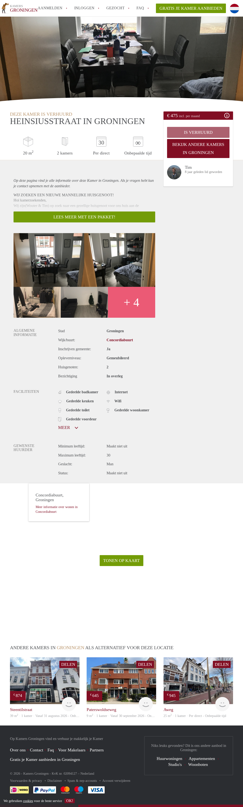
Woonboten (198, 764)
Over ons (18, 750)
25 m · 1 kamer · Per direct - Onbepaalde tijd (195, 716)
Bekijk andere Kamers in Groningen (198, 148)
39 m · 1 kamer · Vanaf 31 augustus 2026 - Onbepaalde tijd (50, 716)
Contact (36, 750)
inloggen (84, 8)
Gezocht (115, 8)
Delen (68, 664)
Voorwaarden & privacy (26, 781)
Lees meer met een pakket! (84, 217)
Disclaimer (55, 781)
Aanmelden (50, 8)
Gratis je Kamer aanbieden (190, 8)
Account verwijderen (116, 781)
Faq (50, 750)
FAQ (140, 8)
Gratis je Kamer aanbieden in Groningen (45, 759)
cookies (28, 801)
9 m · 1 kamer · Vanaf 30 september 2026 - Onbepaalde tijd (127, 716)
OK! (69, 801)
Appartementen (202, 758)
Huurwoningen (169, 758)
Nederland (87, 773)
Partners (97, 750)
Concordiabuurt (120, 340)
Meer (64, 427)
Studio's (175, 764)
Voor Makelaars (71, 750)
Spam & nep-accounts (82, 781)
